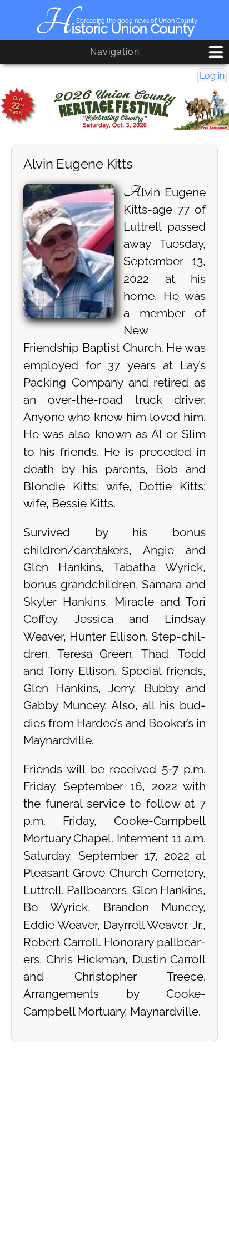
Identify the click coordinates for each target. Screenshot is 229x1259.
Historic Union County (115, 29)
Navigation (115, 52)
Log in (212, 75)
